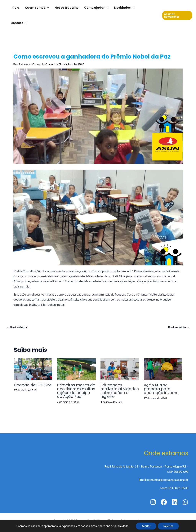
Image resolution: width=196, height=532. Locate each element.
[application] (47, 7)
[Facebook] (164, 502)
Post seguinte (178, 327)
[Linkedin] (175, 502)
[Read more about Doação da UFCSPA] (33, 368)
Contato (17, 23)
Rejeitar (168, 526)
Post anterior (17, 327)
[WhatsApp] (185, 502)
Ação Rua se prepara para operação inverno (161, 388)
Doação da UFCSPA (32, 385)
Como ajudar (94, 8)
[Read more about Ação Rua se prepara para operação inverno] (163, 368)
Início (15, 8)
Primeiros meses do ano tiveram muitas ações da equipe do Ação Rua (76, 390)
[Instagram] (153, 502)
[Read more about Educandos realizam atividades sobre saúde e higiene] (119, 368)
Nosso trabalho (66, 8)
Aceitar (145, 526)
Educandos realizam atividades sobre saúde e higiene (119, 390)
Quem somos (35, 8)
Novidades (122, 8)
